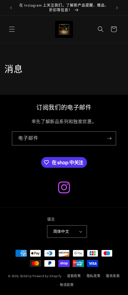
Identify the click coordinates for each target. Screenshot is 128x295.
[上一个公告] (11, 7)
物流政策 (67, 285)
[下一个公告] (117, 7)
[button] (11, 29)
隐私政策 (94, 276)
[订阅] (109, 138)
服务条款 (113, 276)
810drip (26, 276)
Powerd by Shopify (46, 276)
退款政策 (74, 276)
